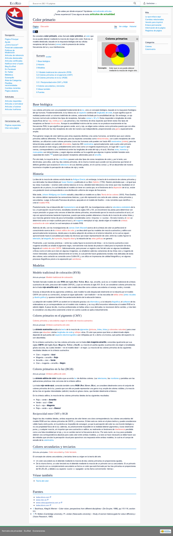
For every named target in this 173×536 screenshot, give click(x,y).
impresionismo (70, 207)
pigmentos (84, 329)
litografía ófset (69, 238)
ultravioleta (66, 144)
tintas (105, 329)
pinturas (93, 329)
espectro (82, 112)
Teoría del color (42, 480)
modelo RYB (44, 202)
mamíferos (63, 159)
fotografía (47, 238)
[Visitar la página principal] (14, 18)
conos (58, 44)
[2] (52, 154)
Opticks (96, 182)
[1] (50, 154)
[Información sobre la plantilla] (137, 38)
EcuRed (15, 3)
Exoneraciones (39, 530)
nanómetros (116, 141)
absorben (47, 332)
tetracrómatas (103, 138)
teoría (63, 329)
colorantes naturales (117, 329)
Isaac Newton (67, 182)
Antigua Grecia (79, 179)
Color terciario (70, 452)
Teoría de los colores (109, 194)
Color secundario (55, 452)
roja (49, 120)
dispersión (117, 187)
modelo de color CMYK (51, 248)
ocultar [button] (48, 56)
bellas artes (118, 294)
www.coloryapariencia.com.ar (48, 502)
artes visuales (130, 294)
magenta (122, 146)
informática (94, 301)
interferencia (120, 429)
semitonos (76, 259)
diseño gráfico (40, 297)
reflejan (78, 332)
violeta (125, 141)
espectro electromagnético (66, 334)
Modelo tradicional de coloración (59, 277)
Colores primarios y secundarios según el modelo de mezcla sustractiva (62, 320)
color (88, 36)
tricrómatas (55, 123)
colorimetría (48, 440)
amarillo (98, 154)
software (126, 301)
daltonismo (64, 164)
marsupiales (38, 152)
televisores (102, 378)
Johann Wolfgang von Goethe (54, 194)
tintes (99, 329)
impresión (58, 238)
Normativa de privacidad (12, 530)
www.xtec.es (41, 499)
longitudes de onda (104, 112)
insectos (123, 149)
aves (117, 149)
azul (61, 120)
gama (117, 128)
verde (54, 120)
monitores (115, 378)
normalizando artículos (102, 11)
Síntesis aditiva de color (56, 373)
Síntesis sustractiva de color (58, 324)
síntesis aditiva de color (64, 230)
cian (128, 217)
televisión (37, 238)
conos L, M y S (92, 118)
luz (83, 110)
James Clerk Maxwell (78, 227)
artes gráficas (97, 238)
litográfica (116, 301)
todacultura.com (42, 497)
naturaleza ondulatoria (121, 207)
